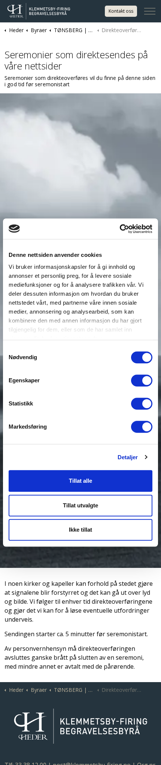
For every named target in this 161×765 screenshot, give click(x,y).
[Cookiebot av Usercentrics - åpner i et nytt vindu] (119, 229)
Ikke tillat (80, 529)
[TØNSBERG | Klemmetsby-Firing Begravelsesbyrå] (39, 11)
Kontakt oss (121, 11)
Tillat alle (80, 481)
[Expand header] (150, 11)
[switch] (141, 380)
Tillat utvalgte (80, 505)
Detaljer (128, 457)
